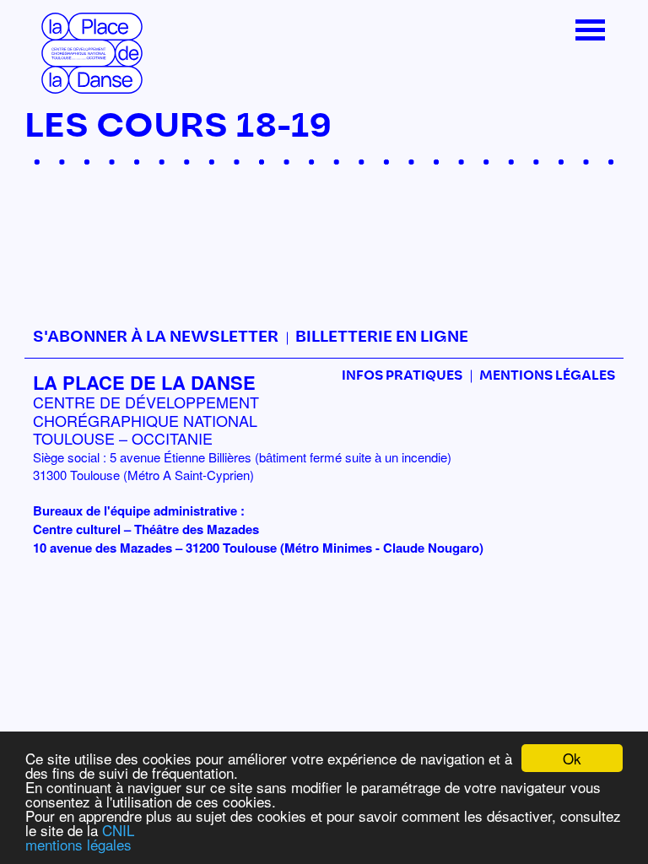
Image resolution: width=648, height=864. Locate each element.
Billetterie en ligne (381, 337)
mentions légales (78, 844)
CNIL (118, 829)
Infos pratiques (402, 376)
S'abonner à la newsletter (155, 337)
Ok (572, 758)
